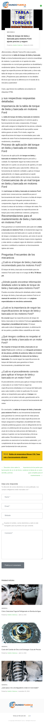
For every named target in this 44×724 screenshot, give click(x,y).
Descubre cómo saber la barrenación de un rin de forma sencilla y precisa (12, 470)
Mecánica (11, 32)
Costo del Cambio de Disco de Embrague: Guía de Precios (21, 649)
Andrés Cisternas (18, 45)
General (5, 608)
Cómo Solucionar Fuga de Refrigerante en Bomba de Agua (21, 611)
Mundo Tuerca (21, 720)
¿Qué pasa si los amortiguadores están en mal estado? (20, 688)
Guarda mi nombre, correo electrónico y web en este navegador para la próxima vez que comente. (21, 524)
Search (35, 5)
